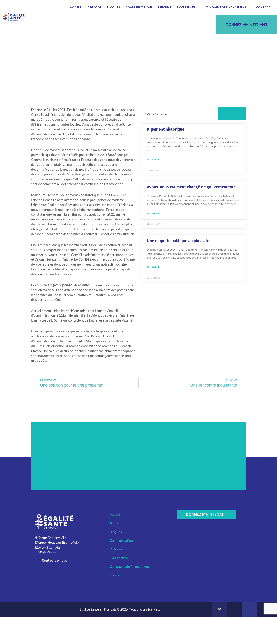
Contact (263, 7)
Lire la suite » (155, 159)
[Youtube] (249, 609)
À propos (94, 7)
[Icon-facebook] (234, 609)
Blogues (113, 7)
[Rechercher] (232, 113)
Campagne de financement (226, 7)
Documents (186, 7)
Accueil (76, 7)
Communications (138, 7)
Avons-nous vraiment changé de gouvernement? (191, 187)
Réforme (164, 7)
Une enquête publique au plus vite (178, 241)
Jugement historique (165, 129)
